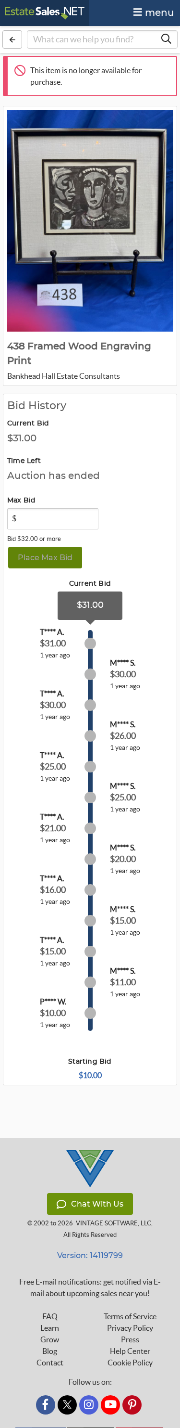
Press (130, 1339)
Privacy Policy (130, 1328)
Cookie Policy (130, 1362)
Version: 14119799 (90, 1255)
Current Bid (28, 423)
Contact (49, 1362)
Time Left (24, 461)
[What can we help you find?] (166, 39)
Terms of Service (130, 1316)
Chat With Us (97, 1204)
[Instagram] (88, 1405)
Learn (49, 1328)
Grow (49, 1339)
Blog (49, 1351)
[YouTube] (110, 1405)
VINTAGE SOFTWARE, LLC (113, 1223)
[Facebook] (45, 1405)
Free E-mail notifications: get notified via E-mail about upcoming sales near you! (90, 1287)
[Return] (12, 39)
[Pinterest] (132, 1405)
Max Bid (21, 500)
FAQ (50, 1316)
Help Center (130, 1351)
